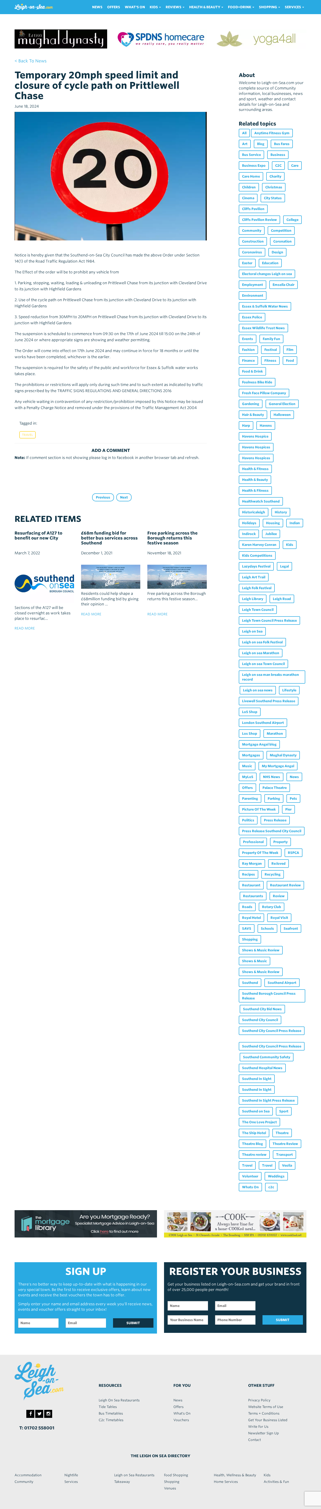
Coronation (282, 241)
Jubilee (271, 534)
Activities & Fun (276, 1482)
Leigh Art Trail (253, 577)
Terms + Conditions (263, 1413)
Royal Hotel (251, 918)
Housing (273, 523)
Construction (253, 241)
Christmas (273, 187)
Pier (288, 809)
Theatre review (254, 1154)
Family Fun (271, 339)
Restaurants (253, 896)
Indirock (249, 534)
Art (244, 144)
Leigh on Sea (252, 631)
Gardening (250, 404)
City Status (273, 198)
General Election (282, 404)
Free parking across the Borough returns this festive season (172, 538)
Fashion (248, 350)
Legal (284, 566)
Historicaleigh (253, 512)
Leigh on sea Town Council (263, 664)
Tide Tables (108, 1407)
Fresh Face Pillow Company (264, 393)
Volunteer (250, 1176)
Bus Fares (282, 144)
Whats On (250, 1187)
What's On (135, 7)
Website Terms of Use (265, 1407)
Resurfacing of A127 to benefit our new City (38, 535)
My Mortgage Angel (278, 766)
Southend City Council (260, 1020)
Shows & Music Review (260, 950)
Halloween (282, 415)
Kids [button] (154, 7)
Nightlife (71, 1475)
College (292, 220)
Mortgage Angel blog (259, 744)
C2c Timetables (111, 1420)
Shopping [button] (268, 7)
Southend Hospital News (262, 1068)
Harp (246, 425)
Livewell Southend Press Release (268, 701)
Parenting (250, 798)
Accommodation (28, 1475)
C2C (278, 165)
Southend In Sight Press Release (268, 1100)
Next (124, 497)
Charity (275, 176)
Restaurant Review (285, 885)
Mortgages (251, 755)
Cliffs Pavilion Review (259, 220)
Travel (27, 435)
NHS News (271, 777)
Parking (274, 798)
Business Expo (254, 165)
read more (25, 628)
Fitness (270, 360)
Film (290, 350)
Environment (252, 295)
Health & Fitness (255, 469)
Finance (248, 360)
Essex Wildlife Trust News (263, 328)
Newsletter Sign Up (263, 1433)
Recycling (273, 874)
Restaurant (251, 885)
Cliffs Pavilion (253, 209)
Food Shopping (176, 1475)
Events (247, 339)
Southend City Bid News (262, 1009)
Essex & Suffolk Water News (265, 306)
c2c (271, 1187)
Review (279, 896)
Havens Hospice (255, 436)
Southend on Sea (256, 1111)
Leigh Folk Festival (256, 588)
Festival (270, 350)
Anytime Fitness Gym (272, 133)
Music (247, 766)
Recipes (248, 874)
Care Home (251, 176)
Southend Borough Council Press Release (269, 996)
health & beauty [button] (205, 7)
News (97, 7)
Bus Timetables (111, 1413)
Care (294, 165)
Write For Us (258, 1426)
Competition (281, 230)
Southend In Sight (256, 1079)
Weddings (276, 1176)
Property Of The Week (260, 853)
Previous (103, 497)
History (281, 512)
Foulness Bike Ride (257, 382)
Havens (266, 425)
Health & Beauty (255, 480)
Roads (247, 907)
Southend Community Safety (266, 1057)
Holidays (249, 523)
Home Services (226, 1482)
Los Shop (249, 733)
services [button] (293, 7)
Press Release (275, 820)
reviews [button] (174, 7)
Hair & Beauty (253, 415)
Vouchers (181, 1420)
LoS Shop (249, 712)
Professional (253, 842)
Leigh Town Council (258, 610)
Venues (170, 1488)
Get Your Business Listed (267, 1420)
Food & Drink (252, 371)
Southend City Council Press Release (271, 1031)
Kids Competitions (257, 555)
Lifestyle (289, 690)
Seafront (291, 928)
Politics (248, 820)
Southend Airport (282, 983)
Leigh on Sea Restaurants (134, 1475)
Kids (289, 545)
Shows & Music (254, 961)
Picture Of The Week (259, 809)
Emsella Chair (283, 285)
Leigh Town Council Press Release (269, 620)
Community (251, 230)
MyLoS (247, 777)
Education (270, 263)
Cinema (248, 198)
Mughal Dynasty (283, 755)
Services (71, 1482)
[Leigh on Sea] (48, 1381)
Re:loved (278, 863)
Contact (254, 1440)
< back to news (31, 60)
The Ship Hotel (254, 1133)
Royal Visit (279, 918)
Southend (250, 983)
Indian (295, 523)
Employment (252, 285)
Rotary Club (271, 907)
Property (280, 842)
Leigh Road (282, 599)
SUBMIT (133, 1323)
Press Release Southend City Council (271, 831)
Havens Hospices (256, 447)
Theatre (282, 1133)
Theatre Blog (252, 1144)
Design (277, 252)
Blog (260, 144)
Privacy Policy (259, 1400)
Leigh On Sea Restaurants (119, 1400)
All (244, 133)
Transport (284, 1154)
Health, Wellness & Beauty (235, 1475)
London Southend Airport (263, 723)
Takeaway (122, 1482)
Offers (113, 7)
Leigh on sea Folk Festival (262, 642)
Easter (247, 263)
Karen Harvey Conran (259, 545)
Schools (267, 928)
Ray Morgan (252, 863)
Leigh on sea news (258, 690)
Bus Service (251, 155)
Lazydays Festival (256, 566)
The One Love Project (259, 1122)
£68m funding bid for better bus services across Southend (109, 538)
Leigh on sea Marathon (260, 653)
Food (290, 360)
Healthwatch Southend (261, 501)
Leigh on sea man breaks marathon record (270, 677)
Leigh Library (252, 599)
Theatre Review (285, 1144)
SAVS (246, 928)
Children (249, 187)
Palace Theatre (274, 788)
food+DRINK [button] (240, 7)
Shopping (250, 939)
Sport (283, 1111)
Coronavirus (252, 252)
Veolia (287, 1165)
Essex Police (252, 317)
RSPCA (293, 853)
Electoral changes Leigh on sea (267, 274)
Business (277, 155)
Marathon (275, 733)
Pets (293, 798)
